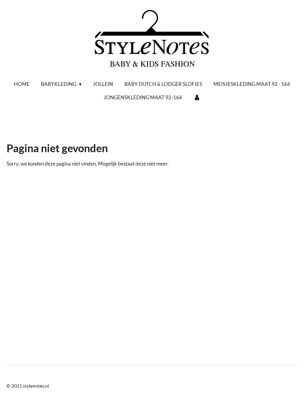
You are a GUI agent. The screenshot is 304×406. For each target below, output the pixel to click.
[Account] (197, 97)
